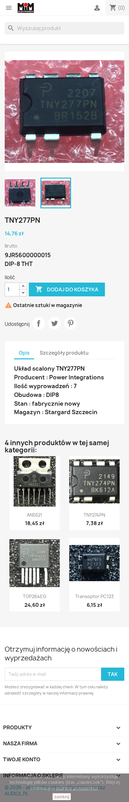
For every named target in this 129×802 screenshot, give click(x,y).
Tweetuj (54, 323)
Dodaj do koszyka (66, 289)
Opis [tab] (24, 353)
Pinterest (70, 323)
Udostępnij (38, 323)
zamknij (61, 796)
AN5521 (34, 515)
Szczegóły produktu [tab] (64, 353)
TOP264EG (34, 596)
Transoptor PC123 (94, 596)
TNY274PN (94, 515)
